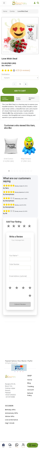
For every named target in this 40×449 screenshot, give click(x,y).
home (5, 11)
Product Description (5, 98)
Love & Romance (11, 420)
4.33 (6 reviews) (23, 70)
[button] (9, 171)
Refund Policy (30, 394)
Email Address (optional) (18, 276)
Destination (6, 74)
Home (29, 380)
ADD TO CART (20, 91)
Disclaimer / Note (32, 98)
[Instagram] (17, 371)
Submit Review (20, 304)
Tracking (30, 386)
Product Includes (18, 98)
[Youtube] (20, 371)
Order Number (14, 264)
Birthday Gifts (10, 410)
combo (12, 11)
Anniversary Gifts (11, 413)
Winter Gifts (9, 416)
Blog (29, 383)
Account (30, 390)
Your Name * (13, 256)
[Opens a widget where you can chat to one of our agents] (32, 445)
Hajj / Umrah (9, 423)
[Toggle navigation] (4, 3)
